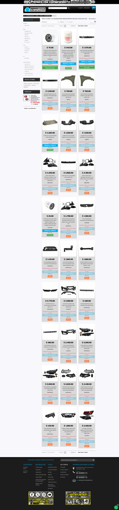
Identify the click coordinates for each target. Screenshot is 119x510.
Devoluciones (50, 477)
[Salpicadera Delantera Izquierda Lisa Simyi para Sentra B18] (68, 80)
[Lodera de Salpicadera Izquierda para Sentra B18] (86, 122)
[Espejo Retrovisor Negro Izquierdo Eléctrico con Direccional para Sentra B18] (68, 205)
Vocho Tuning (36, 83)
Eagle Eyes (27, 38)
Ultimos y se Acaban (28, 83)
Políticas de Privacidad (52, 469)
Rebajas (28, 92)
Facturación (50, 488)
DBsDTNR (26, 87)
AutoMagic (28, 31)
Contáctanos (38, 469)
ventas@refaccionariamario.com (85, 480)
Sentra (41, 15)
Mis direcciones (63, 472)
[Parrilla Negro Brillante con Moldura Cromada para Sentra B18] (68, 415)
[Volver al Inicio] (24, 16)
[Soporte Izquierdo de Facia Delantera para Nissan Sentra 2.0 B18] (68, 248)
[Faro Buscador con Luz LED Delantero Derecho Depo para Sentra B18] (68, 373)
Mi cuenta (64, 464)
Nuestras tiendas (39, 467)
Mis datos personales (64, 474)
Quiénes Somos (38, 472)
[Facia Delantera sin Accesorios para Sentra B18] (68, 332)
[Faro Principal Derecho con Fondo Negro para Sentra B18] (86, 332)
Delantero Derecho (29, 66)
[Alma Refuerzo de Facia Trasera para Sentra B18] (50, 80)
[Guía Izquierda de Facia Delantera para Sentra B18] (50, 415)
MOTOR (27, 58)
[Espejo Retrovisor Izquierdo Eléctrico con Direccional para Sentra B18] (86, 162)
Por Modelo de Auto (30, 15)
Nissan (37, 15)
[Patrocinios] (78, 501)
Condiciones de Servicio (52, 467)
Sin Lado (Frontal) (29, 69)
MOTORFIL (27, 42)
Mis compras (62, 467)
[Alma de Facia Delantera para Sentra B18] (68, 162)
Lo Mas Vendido (27, 85)
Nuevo (27, 25)
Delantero (27, 64)
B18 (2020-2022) (47, 15)
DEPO (26, 34)
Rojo (26, 52)
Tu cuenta (80, 7)
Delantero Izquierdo (29, 67)
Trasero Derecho (28, 73)
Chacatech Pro (28, 33)
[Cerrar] (118, 505)
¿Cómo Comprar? (39, 477)
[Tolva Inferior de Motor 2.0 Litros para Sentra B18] (50, 248)
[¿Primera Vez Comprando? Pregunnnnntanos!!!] (59, 2)
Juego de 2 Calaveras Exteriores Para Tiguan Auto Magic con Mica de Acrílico (35, 98)
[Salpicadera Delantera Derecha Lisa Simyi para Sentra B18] (86, 80)
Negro (27, 50)
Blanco (27, 47)
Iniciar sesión (86, 7)
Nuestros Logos (51, 479)
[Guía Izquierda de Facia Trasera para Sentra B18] (86, 290)
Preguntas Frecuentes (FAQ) (41, 474)
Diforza (27, 36)
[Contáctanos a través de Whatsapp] (116, 507)
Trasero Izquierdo (29, 75)
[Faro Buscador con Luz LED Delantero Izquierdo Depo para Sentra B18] (86, 373)
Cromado (27, 48)
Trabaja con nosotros (52, 482)
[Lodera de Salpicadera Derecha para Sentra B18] (68, 122)
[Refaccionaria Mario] (35, 9)
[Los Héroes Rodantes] (41, 501)
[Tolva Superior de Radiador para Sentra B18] (86, 205)
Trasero (27, 71)
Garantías (50, 474)
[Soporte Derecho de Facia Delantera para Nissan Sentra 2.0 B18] (86, 248)
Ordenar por (44, 21)
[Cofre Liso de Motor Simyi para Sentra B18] (50, 122)
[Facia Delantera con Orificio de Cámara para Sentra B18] (68, 290)
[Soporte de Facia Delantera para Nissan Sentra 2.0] (50, 290)
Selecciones (30, 79)
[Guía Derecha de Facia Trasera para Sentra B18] (50, 332)
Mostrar (62, 21)
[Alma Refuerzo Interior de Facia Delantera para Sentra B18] (86, 37)
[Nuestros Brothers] (78, 495)
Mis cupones (62, 477)
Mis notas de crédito (64, 469)
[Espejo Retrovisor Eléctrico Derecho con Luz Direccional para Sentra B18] (50, 162)
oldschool (33, 85)
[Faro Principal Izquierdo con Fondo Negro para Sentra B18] (50, 373)
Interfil (26, 40)
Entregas (50, 472)
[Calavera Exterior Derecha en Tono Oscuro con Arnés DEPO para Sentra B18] (86, 415)
